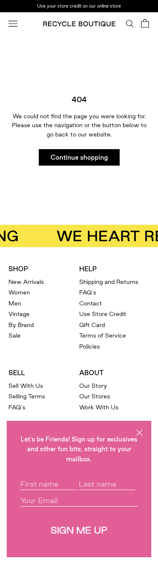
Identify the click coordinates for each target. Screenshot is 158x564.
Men (14, 303)
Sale (14, 335)
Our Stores (94, 396)
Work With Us (98, 407)
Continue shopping (79, 157)
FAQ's (87, 292)
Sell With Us (25, 385)
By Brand (21, 325)
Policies (89, 346)
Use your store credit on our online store (79, 5)
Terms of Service (102, 335)
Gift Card (92, 325)
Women (19, 292)
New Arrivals (26, 281)
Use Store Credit (102, 314)
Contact (90, 303)
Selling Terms (26, 396)
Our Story (93, 385)
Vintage (18, 314)
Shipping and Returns (108, 281)
